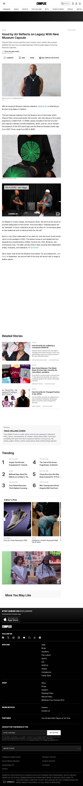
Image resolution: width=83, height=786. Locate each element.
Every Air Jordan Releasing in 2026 (15, 540)
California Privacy (11, 761)
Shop (44, 683)
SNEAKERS (6, 9)
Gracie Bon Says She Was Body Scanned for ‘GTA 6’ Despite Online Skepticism (50, 475)
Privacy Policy (35, 740)
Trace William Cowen (39, 360)
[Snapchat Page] (29, 638)
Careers (45, 707)
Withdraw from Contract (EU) (53, 700)
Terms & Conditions (11, 757)
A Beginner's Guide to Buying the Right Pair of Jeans (45, 541)
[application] (31, 199)
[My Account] (76, 3)
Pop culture (46, 655)
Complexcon (46, 672)
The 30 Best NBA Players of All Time (56, 718)
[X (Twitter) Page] (8, 638)
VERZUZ (70, 9)
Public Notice (48, 761)
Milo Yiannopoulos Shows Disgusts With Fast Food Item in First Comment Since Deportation (50, 486)
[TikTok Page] (35, 638)
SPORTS (25, 9)
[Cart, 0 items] (80, 3)
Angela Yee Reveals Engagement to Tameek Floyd (18, 463)
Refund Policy (47, 697)
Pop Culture (13, 459)
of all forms (33, 248)
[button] (41, 748)
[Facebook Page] (3, 638)
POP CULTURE (37, 9)
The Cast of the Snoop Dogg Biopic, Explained (48, 463)
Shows (44, 669)
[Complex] (41, 3)
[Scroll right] (59, 519)
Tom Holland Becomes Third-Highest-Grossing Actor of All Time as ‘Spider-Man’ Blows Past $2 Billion (19, 486)
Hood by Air (42, 106)
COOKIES (5, 769)
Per (23, 121)
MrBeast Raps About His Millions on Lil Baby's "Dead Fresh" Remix (19, 475)
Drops (44, 686)
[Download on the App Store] (11, 618)
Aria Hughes (36, 406)
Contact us (46, 711)
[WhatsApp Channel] (14, 638)
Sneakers (7, 538)
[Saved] (73, 3)
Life (43, 662)
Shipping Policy (47, 693)
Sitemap (46, 765)
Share (32, 58)
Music (11, 471)
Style (4, 30)
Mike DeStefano (37, 384)
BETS (47, 9)
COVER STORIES (58, 9)
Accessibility (8, 765)
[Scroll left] (3, 519)
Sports (44, 658)
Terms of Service (49, 740)
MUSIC (16, 9)
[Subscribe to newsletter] (54, 732)
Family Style (46, 676)
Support (45, 690)
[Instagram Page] (19, 638)
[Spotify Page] (40, 638)
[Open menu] (4, 4)
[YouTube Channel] (24, 638)
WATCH (79, 9)
